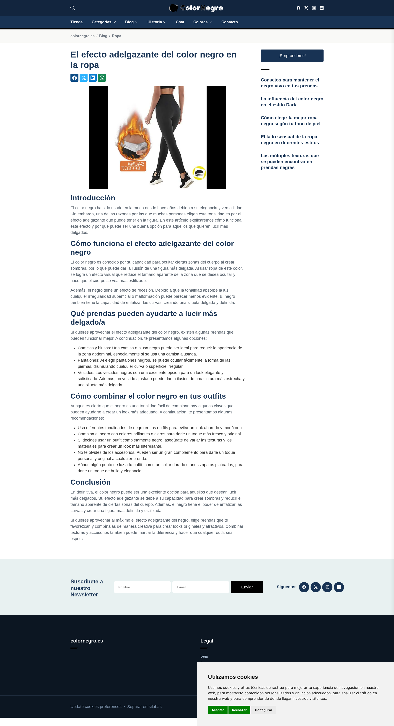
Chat (180, 22)
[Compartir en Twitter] (84, 78)
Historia (155, 22)
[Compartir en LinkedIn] (93, 78)
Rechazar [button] (239, 710)
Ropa (116, 36)
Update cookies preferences (96, 706)
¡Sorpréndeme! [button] (292, 55)
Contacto (229, 22)
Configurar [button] (263, 710)
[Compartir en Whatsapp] (102, 78)
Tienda (76, 22)
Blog (129, 22)
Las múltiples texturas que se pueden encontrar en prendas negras (290, 161)
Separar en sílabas (144, 706)
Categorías (101, 22)
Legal (204, 656)
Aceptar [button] (218, 710)
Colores (200, 22)
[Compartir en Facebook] (74, 78)
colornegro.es (82, 36)
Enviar (247, 587)
